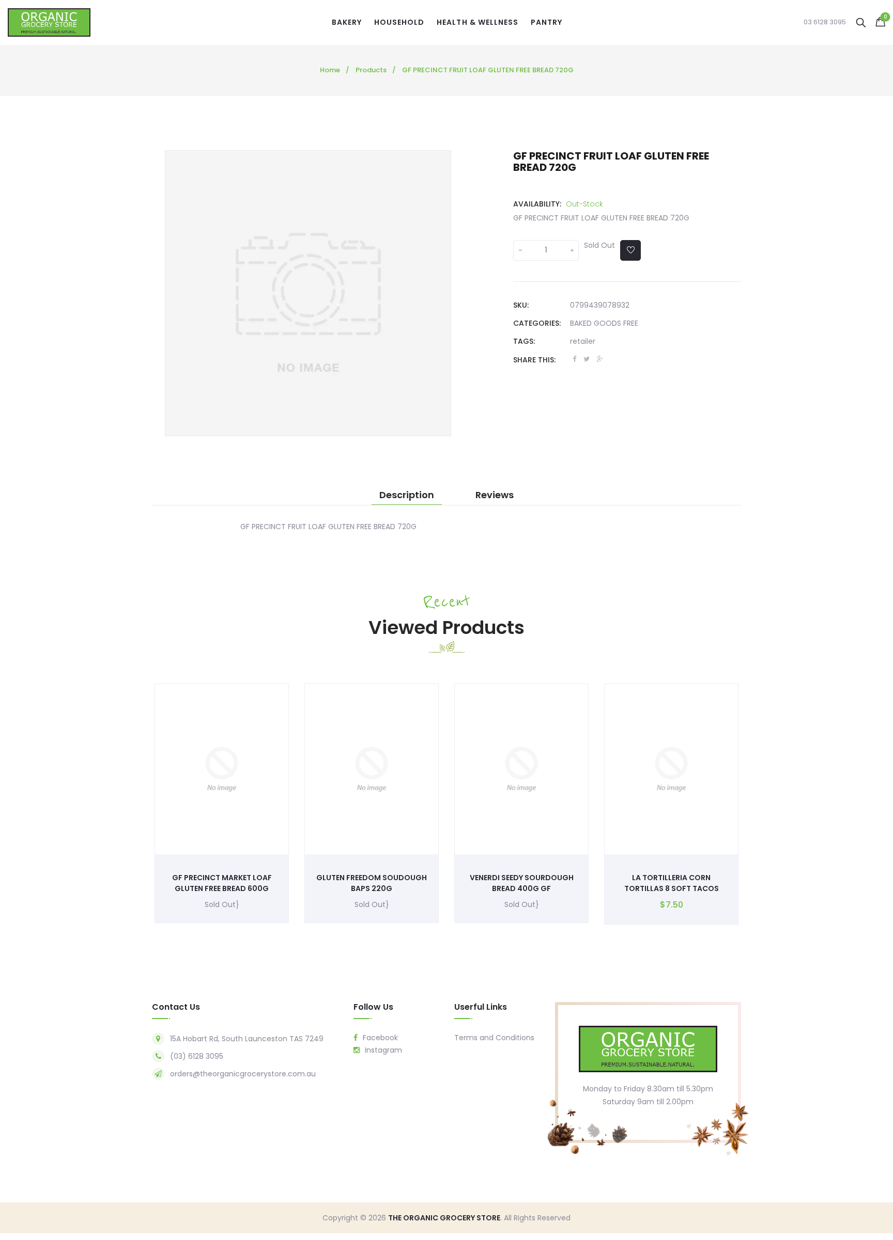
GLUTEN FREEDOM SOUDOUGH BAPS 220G (371, 883)
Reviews (494, 495)
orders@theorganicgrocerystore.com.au (243, 1074)
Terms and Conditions (494, 1037)
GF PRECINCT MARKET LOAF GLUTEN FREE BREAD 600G (222, 883)
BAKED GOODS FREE (604, 323)
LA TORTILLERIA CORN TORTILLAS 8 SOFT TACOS (671, 883)
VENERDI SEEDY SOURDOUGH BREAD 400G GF (522, 883)
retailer (582, 341)
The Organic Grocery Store (444, 1218)
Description (406, 495)
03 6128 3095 (825, 22)
